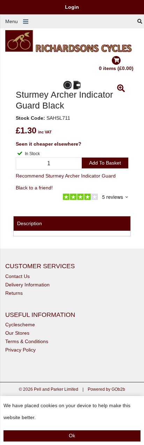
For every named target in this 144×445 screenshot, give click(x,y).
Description (29, 223)
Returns (14, 293)
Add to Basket (105, 163)
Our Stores (17, 333)
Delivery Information (27, 284)
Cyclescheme (20, 324)
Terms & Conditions (26, 341)
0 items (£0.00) (116, 68)
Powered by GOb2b (106, 389)
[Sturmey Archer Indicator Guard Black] (72, 85)
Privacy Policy (20, 350)
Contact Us (17, 276)
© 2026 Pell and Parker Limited (48, 389)
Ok (72, 435)
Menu (11, 21)
